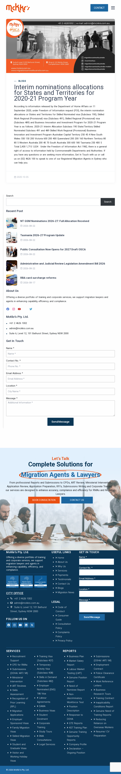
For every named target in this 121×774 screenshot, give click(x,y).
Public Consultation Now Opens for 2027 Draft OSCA (53, 249)
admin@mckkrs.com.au (21, 328)
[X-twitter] (32, 625)
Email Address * (14, 373)
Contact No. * (13, 360)
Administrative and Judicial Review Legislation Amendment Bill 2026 (62, 263)
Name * (10, 348)
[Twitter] (31, 308)
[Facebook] (8, 308)
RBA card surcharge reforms (38, 277)
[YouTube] (20, 308)
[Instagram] (14, 308)
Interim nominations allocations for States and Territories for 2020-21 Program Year (59, 92)
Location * (11, 385)
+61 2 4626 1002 (18, 323)
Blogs (22, 81)
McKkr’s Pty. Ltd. (21, 770)
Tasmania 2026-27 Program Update (42, 235)
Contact (99, 7)
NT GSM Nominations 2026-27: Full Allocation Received (54, 221)
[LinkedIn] (25, 308)
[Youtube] (20, 625)
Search (9, 195)
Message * (11, 398)
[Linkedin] (26, 625)
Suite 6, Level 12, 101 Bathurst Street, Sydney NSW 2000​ (39, 333)
